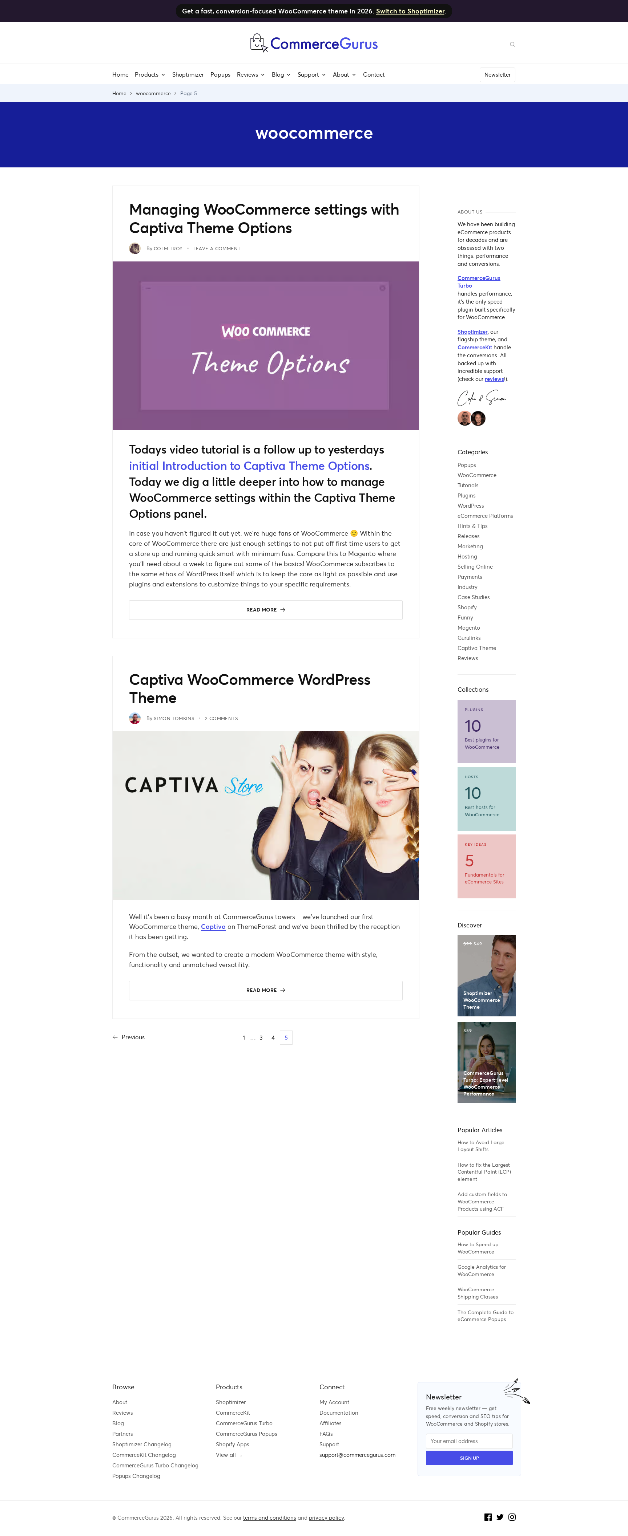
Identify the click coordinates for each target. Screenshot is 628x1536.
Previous (133, 1037)
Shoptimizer (473, 332)
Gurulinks (469, 637)
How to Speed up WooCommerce (478, 1248)
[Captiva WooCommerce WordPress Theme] (274, 897)
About (119, 1402)
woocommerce (153, 93)
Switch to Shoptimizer (410, 11)
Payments (470, 576)
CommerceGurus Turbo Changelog (155, 1465)
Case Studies (474, 597)
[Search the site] (512, 43)
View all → (229, 1454)
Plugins (467, 495)
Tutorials (468, 485)
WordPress (471, 505)
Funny (465, 617)
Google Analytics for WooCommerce (482, 1270)
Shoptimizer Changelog (142, 1444)
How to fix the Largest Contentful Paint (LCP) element (484, 1172)
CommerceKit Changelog (144, 1454)
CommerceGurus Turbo (479, 282)
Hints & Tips (473, 526)
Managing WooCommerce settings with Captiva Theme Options (264, 218)
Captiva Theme (477, 648)
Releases (469, 536)
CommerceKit (475, 347)
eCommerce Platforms (485, 515)
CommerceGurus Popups (246, 1433)
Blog (118, 1423)
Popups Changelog (136, 1475)
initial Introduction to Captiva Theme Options (249, 466)
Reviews (468, 658)
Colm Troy (168, 248)
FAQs (326, 1433)
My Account (334, 1402)
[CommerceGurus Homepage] (314, 50)
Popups (467, 465)
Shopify (467, 607)
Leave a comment (217, 248)
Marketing (470, 546)
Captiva (213, 926)
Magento (469, 627)
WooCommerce (477, 475)
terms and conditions (269, 1517)
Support (329, 1444)
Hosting (467, 556)
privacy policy (326, 1517)
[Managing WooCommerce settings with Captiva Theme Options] (274, 427)
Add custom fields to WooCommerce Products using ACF (482, 1201)
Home (119, 93)
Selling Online (475, 566)
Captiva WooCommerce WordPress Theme (249, 689)
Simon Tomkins (174, 718)
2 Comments (221, 718)
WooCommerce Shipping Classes (478, 1293)
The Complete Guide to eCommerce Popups (486, 1316)
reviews (494, 379)
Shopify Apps (232, 1444)
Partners (122, 1433)
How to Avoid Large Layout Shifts (481, 1146)
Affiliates (330, 1423)
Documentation (338, 1412)
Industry (468, 587)
